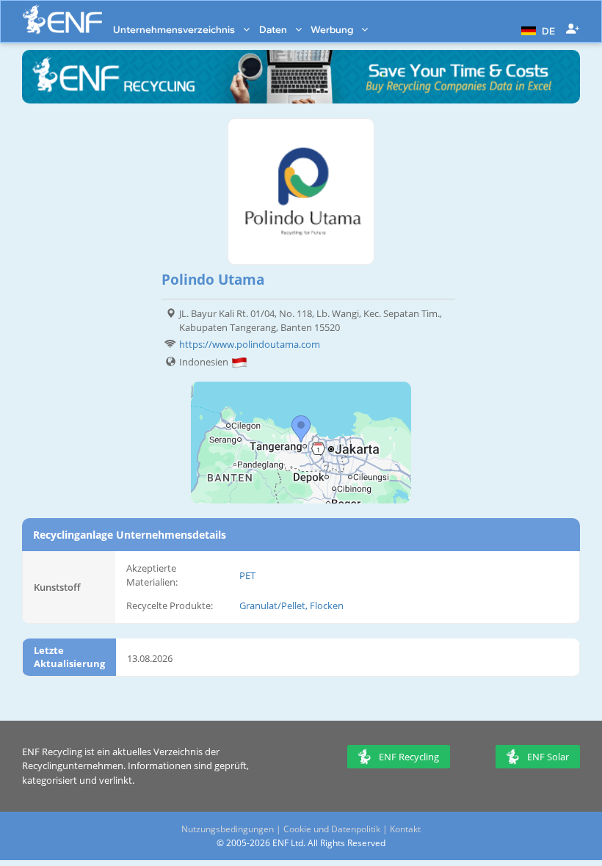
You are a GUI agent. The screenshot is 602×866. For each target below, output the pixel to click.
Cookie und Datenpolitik (331, 829)
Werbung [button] (333, 29)
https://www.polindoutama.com (249, 344)
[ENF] (62, 19)
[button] (536, 29)
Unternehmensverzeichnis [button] (175, 29)
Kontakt (405, 829)
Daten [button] (274, 29)
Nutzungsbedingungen (227, 829)
